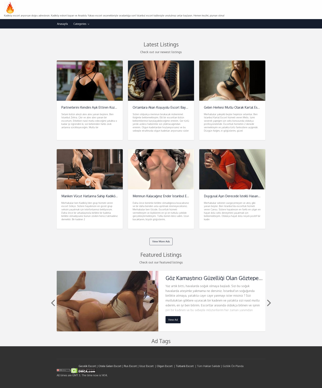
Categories (79, 23)
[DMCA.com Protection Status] (83, 370)
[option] (161, 301)
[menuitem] (62, 24)
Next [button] (268, 302)
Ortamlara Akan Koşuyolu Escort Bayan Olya (165, 107)
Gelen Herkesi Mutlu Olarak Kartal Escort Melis (238, 107)
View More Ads (161, 241)
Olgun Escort (165, 366)
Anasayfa (62, 23)
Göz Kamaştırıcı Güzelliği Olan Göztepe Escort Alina (227, 278)
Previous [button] (52, 302)
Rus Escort (130, 366)
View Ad (173, 319)
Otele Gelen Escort (109, 366)
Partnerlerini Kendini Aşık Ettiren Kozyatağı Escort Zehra (102, 107)
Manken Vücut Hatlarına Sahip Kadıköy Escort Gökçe (99, 196)
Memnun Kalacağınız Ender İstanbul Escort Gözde (168, 196)
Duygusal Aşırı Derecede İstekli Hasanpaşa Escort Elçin (243, 196)
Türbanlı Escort (185, 366)
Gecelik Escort (87, 366)
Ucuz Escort (146, 366)
